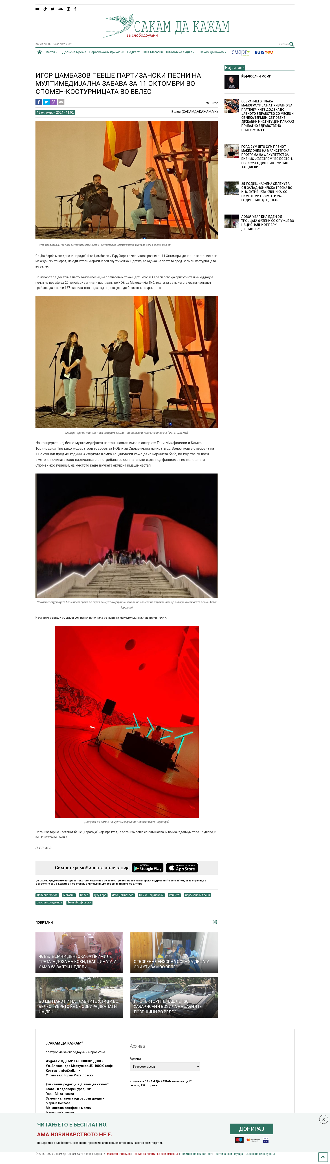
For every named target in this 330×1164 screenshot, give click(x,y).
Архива (135, 1058)
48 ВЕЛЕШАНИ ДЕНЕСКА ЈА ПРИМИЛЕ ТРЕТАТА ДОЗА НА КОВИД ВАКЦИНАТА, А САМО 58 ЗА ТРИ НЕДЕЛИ (78, 961)
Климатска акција (179, 52)
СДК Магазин (153, 52)
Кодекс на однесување (260, 1153)
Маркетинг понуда (119, 1153)
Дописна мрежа (74, 52)
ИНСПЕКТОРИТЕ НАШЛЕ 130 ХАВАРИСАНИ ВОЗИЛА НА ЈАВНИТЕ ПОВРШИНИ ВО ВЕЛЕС (168, 1006)
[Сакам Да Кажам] (165, 36)
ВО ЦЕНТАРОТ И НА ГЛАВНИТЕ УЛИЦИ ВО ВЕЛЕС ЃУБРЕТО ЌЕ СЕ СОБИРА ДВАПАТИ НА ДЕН (78, 1006)
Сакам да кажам (212, 52)
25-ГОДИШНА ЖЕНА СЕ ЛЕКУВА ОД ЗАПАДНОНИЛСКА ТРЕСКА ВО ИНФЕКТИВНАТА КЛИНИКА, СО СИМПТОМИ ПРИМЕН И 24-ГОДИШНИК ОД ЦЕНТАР (266, 192)
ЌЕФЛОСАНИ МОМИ (256, 76)
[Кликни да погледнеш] (174, 952)
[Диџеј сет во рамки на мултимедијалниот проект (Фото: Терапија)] (127, 816)
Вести (50, 52)
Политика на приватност (196, 1153)
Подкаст (133, 52)
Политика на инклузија (228, 1153)
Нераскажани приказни (106, 52)
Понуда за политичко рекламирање (155, 1153)
